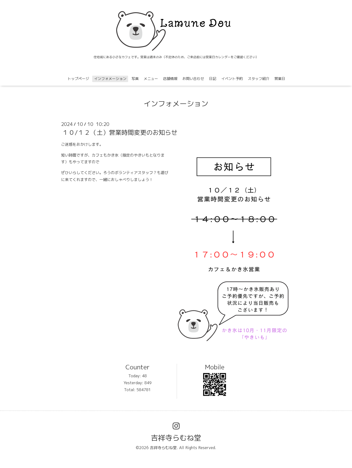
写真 (135, 78)
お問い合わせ (193, 78)
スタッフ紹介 (258, 78)
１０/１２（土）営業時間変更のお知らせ (119, 132)
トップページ (78, 78)
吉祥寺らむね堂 (176, 438)
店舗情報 (170, 78)
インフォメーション (110, 78)
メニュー (151, 78)
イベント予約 (232, 78)
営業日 (279, 78)
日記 (212, 78)
